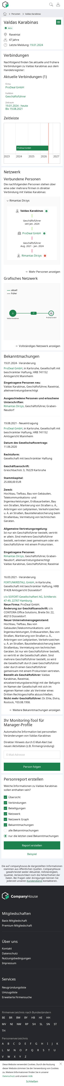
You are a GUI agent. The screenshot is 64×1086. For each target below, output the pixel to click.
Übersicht (14, 797)
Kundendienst (34, 880)
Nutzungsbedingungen (16, 958)
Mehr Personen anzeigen (44, 271)
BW (18, 1017)
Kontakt (7, 948)
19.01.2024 (36, 45)
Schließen (32, 1081)
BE (3, 1017)
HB (33, 1017)
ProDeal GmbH (31, 233)
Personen (15, 14)
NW (19, 1024)
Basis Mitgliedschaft (14, 920)
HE (40, 1017)
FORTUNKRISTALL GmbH (19, 582)
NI (11, 1024)
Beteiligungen (17, 808)
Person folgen (32, 767)
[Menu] (58, 4)
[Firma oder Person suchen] (51, 4)
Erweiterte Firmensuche (17, 997)
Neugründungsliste (14, 987)
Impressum (9, 963)
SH (34, 1024)
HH (48, 1017)
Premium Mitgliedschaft (17, 925)
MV (4, 1024)
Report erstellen (32, 845)
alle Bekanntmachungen (23, 830)
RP (26, 1024)
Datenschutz (10, 953)
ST (55, 1024)
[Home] (5, 13)
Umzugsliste (9, 992)
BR (10, 1017)
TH (3, 1030)
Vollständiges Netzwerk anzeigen (39, 346)
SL (41, 1024)
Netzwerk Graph (18, 819)
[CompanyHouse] (6, 4)
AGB (30, 1076)
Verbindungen (17, 803)
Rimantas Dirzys (32, 255)
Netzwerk (14, 814)
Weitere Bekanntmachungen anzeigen (36, 710)
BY (25, 1017)
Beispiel (32, 854)
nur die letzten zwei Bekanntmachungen (33, 836)
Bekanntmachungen (21, 825)
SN (48, 1024)
